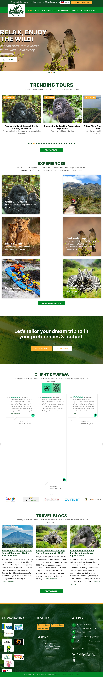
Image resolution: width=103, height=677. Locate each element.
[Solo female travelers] (9, 663)
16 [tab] (67, 144)
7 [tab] (44, 144)
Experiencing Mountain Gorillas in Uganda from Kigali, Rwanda (82, 553)
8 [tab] (47, 144)
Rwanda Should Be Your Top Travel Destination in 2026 (50, 551)
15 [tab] (65, 144)
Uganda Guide (57, 625)
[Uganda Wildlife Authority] (9, 648)
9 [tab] (49, 144)
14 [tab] (62, 144)
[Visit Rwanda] (7, 642)
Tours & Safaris (49, 10)
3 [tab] (34, 144)
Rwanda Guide (43, 625)
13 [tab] (60, 144)
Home (29, 10)
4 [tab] (37, 144)
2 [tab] (32, 144)
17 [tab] (70, 144)
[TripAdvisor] (31, 499)
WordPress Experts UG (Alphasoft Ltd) (66, 674)
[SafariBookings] (51, 499)
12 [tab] (57, 144)
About (36, 10)
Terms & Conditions (52, 649)
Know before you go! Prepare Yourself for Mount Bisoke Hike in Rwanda (17, 553)
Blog (93, 10)
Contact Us (84, 10)
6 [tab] (42, 144)
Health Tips (49, 643)
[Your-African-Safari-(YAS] (9, 633)
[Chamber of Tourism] (19, 657)
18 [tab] (72, 144)
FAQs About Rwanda (52, 646)
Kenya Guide (43, 629)
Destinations (63, 10)
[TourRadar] (72, 499)
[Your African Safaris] (92, 499)
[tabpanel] (21, 115)
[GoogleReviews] (10, 499)
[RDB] (7, 626)
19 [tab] (75, 144)
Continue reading (8, 581)
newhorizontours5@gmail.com (58, 2)
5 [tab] (39, 144)
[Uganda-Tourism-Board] (18, 627)
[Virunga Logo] (18, 642)
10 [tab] (52, 144)
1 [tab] (29, 144)
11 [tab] (55, 144)
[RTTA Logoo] (7, 657)
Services (74, 10)
